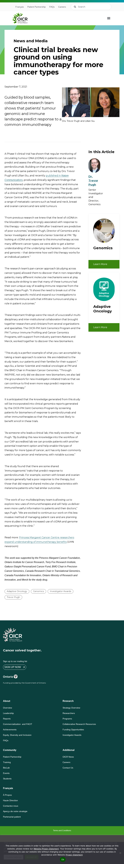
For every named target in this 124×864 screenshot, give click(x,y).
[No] (120, 852)
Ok (62, 859)
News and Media (31, 41)
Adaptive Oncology (17, 591)
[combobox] (91, 7)
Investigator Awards (60, 591)
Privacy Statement (74, 855)
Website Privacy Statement (46, 848)
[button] (108, 18)
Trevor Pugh (13, 597)
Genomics (38, 591)
